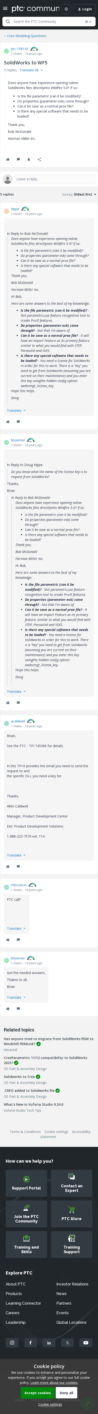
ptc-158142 (19, 48)
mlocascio (19, 885)
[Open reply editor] (49, 179)
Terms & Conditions (25, 1131)
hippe (15, 209)
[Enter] (7, 21)
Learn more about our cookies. (54, 1382)
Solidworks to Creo (19, 1076)
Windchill (10, 1050)
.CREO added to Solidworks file (29, 1090)
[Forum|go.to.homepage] (32, 9)
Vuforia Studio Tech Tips (22, 1110)
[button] (5, 10)
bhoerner (18, 440)
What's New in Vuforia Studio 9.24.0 (33, 1104)
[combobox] (49, 21)
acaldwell (18, 721)
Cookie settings (56, 1131)
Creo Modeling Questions (26, 36)
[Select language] (66, 9)
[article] (49, 316)
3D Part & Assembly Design (25, 1068)
